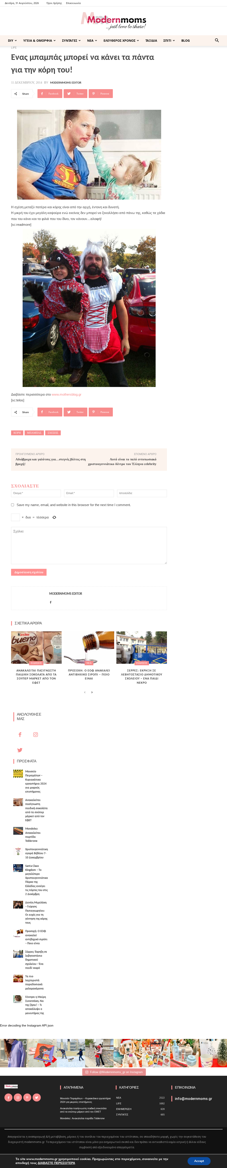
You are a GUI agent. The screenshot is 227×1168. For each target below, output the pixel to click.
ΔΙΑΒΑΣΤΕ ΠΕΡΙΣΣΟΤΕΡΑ (56, 1163)
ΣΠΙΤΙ (167, 40)
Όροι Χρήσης (54, 3)
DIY (10, 40)
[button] (216, 41)
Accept (199, 1161)
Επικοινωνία (73, 3)
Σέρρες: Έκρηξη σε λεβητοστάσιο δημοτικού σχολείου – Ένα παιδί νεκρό (36, 960)
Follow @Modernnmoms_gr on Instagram (116, 1072)
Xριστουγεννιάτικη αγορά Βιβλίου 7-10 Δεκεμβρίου (36, 853)
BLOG (185, 40)
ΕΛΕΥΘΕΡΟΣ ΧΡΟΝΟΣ (119, 40)
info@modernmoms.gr (193, 1099)
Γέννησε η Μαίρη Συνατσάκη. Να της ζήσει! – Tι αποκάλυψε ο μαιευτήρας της (35, 1005)
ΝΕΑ (90, 40)
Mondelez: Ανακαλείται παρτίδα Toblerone (82, 1118)
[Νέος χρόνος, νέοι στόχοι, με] (99, 1053)
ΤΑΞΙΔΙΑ (151, 40)
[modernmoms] (113, 21)
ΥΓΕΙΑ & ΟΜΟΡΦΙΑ (37, 40)
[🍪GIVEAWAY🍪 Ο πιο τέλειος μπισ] (156, 1053)
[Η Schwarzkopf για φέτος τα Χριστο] (184, 1053)
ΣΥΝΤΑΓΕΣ (69, 40)
